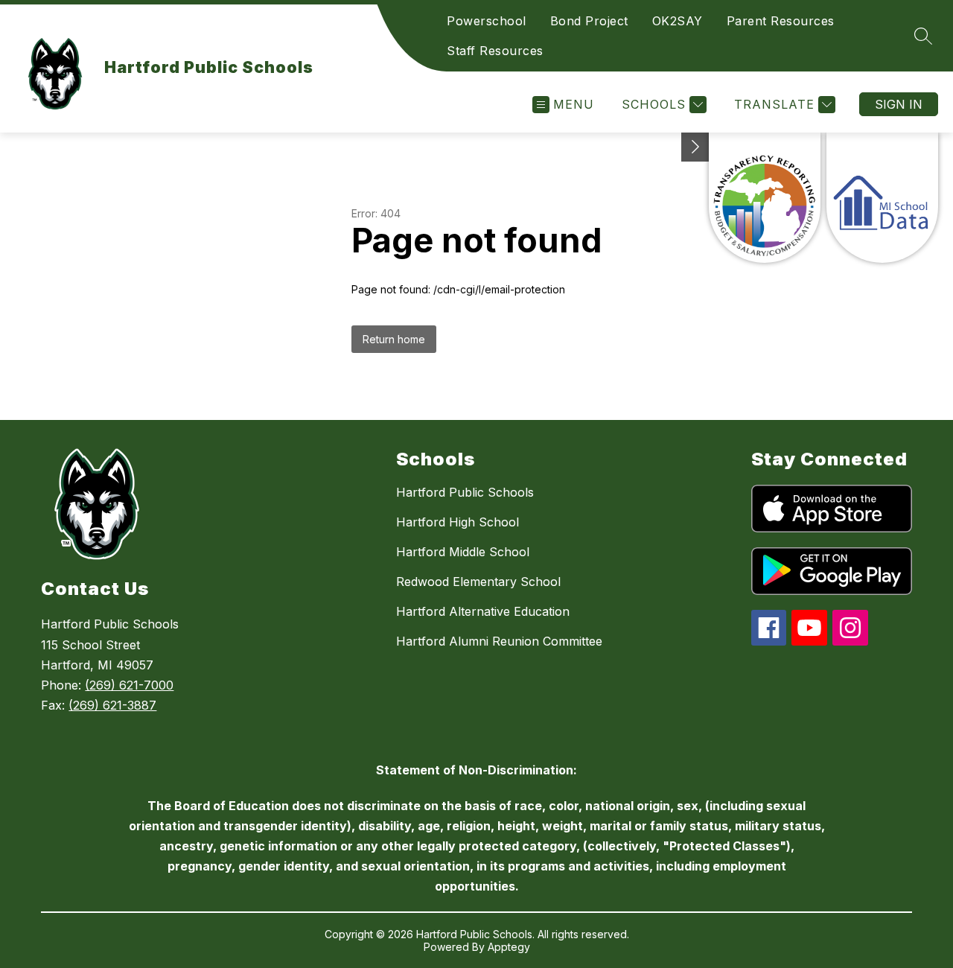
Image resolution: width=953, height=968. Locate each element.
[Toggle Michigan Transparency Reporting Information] (695, 147)
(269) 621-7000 (129, 685)
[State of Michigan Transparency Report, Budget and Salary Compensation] (764, 198)
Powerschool (486, 20)
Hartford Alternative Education (483, 611)
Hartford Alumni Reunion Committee (499, 641)
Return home (394, 339)
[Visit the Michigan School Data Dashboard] (882, 198)
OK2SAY (677, 20)
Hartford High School (457, 522)
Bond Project (589, 20)
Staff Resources (495, 50)
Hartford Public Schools (465, 492)
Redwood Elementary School (478, 581)
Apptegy (509, 946)
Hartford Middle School (462, 551)
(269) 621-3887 (112, 705)
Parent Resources (781, 20)
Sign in (898, 104)
